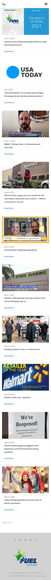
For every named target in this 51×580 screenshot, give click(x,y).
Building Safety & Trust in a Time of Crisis (22, 349)
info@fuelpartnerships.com (20, 573)
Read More (9, 51)
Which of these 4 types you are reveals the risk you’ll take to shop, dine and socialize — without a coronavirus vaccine (25, 198)
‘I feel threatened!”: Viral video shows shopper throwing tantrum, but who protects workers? (24, 94)
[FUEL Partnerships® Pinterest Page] (36, 540)
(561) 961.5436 (36, 573)
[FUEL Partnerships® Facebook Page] (15, 540)
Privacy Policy (40, 576)
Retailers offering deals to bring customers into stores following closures (24, 299)
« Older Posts (7, 523)
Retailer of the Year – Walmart (17, 397)
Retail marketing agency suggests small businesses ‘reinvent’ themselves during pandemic (21, 448)
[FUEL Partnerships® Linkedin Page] (26, 540)
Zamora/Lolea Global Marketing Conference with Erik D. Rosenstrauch (25, 43)
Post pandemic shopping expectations (20, 250)
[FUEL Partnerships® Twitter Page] (20, 540)
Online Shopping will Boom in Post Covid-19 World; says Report (22, 501)
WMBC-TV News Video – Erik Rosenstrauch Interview (22, 146)
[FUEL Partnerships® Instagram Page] (31, 540)
